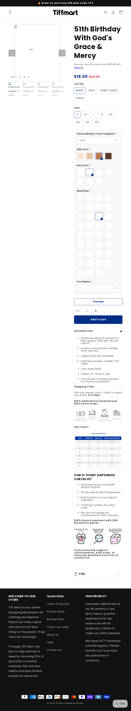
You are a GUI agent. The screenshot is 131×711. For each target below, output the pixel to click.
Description (83, 331)
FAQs (50, 642)
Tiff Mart (60, 703)
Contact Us (54, 650)
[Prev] (12, 53)
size (77, 108)
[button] (10, 12)
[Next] (62, 53)
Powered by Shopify (74, 703)
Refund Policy (55, 619)
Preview (98, 301)
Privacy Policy (55, 611)
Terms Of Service (58, 604)
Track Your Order (58, 627)
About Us (52, 634)
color (79, 84)
